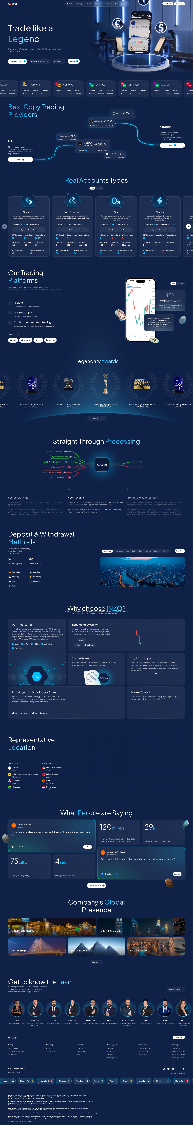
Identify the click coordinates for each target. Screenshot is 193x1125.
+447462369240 (14, 1072)
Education (80, 1045)
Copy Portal (180, 4)
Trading (10, 1045)
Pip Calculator (143, 1051)
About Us (110, 1048)
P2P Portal (57, 61)
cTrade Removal (12, 1054)
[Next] (188, 226)
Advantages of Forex (178, 1054)
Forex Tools (143, 1045)
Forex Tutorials (81, 1051)
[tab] (107, 551)
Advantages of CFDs (178, 1058)
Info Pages (175, 1045)
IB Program (49, 1048)
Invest (19, 160)
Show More (180, 551)
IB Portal (72, 61)
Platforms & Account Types (16, 1051)
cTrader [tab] (99, 188)
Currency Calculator (145, 1048)
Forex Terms (80, 1048)
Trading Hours (176, 1048)
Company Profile (112, 1045)
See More (95, 418)
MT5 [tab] (92, 188)
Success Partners (51, 1051)
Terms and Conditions (178, 1073)
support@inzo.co (16, 1068)
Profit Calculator (144, 1054)
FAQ (78, 1054)
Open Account (179, 1037)
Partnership (49, 1045)
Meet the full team (174, 989)
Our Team (110, 1054)
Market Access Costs (178, 1051)
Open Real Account (16, 61)
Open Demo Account (38, 61)
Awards (109, 1061)
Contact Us (110, 1051)
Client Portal (168, 4)
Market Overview (13, 1048)
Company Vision (112, 1058)
